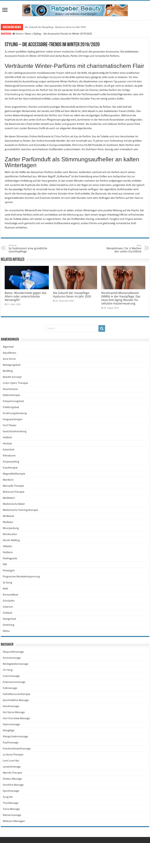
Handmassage (11, 706)
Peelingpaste (10, 558)
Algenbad (8, 346)
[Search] (101, 328)
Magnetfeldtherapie (14, 473)
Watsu (6, 630)
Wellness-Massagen (14, 821)
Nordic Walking (11, 540)
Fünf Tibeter (9, 425)
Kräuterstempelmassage (17, 748)
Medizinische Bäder (14, 503)
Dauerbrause (10, 389)
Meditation (9, 497)
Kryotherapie (10, 467)
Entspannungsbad (13, 401)
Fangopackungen (12, 419)
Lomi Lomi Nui (11, 760)
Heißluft (7, 437)
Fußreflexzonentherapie (16, 694)
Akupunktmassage (13, 651)
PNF (5, 564)
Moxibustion (10, 534)
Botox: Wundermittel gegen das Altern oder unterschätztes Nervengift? (25, 296)
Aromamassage (12, 657)
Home (18, 33)
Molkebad (8, 516)
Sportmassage (11, 790)
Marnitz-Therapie (12, 772)
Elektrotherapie (11, 395)
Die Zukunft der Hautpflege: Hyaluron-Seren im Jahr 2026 (55, 27)
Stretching (8, 624)
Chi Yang (7, 669)
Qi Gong (7, 582)
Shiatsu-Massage (12, 778)
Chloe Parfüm (62, 136)
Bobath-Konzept (12, 376)
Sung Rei (8, 796)
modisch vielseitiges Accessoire (44, 77)
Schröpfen (9, 600)
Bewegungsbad (12, 364)
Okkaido (7, 546)
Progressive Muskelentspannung (21, 576)
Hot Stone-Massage (14, 712)
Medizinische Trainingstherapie (20, 509)
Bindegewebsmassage (15, 663)
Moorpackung (11, 528)
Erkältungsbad (11, 407)
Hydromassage (11, 724)
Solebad (7, 612)
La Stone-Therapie (13, 754)
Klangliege (8, 730)
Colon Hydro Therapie (15, 383)
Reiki (5, 588)
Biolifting (8, 370)
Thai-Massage (10, 802)
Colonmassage (11, 675)
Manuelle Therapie (13, 485)
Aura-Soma (9, 358)
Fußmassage (10, 688)
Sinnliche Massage (13, 784)
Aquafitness (9, 352)
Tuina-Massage (11, 809)
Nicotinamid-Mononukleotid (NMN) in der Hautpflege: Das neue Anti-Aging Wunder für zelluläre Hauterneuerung (120, 298)
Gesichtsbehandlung (14, 431)
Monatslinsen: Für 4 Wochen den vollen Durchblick (123, 248)
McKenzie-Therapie (13, 491)
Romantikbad (10, 594)
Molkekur (8, 522)
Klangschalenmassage (15, 736)
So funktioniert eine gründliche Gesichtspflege (28, 248)
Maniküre (8, 479)
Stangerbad (9, 618)
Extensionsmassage (14, 682)
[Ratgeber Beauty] (75, 9)
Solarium (8, 606)
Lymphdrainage (12, 766)
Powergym (9, 570)
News (28, 33)
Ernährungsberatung (15, 413)
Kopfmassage (10, 742)
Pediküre (8, 552)
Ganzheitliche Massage (16, 700)
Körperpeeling (11, 461)
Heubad (7, 443)
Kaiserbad (8, 449)
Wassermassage (12, 815)
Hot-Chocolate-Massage (16, 718)
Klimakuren (9, 455)
